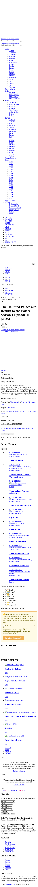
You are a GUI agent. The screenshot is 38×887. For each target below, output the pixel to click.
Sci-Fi (11, 79)
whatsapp (8, 753)
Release (11, 116)
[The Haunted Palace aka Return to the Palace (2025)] (19, 430)
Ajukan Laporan (19, 785)
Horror (11, 72)
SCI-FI (7, 223)
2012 (11, 189)
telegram (8, 752)
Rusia (11, 152)
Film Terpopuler (14, 99)
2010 (11, 192)
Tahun (7, 160)
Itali (10, 137)
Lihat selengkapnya (8, 434)
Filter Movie (5, 814)
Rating (11, 114)
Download (14, 790)
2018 (11, 177)
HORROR (8, 219)
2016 (11, 181)
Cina (10, 123)
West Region (13, 110)
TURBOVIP (9, 290)
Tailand (11, 156)
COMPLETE (9, 236)
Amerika (12, 120)
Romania (12, 150)
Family (11, 66)
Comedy (12, 58)
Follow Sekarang (19, 771)
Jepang (11, 139)
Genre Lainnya (10, 89)
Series (7, 100)
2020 (11, 173)
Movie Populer (10, 848)
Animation (12, 54)
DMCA (11, 212)
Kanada (11, 141)
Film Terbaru (13, 97)
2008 (11, 196)
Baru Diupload (14, 104)
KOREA (8, 229)
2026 (11, 162)
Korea (11, 143)
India (11, 133)
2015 (11, 183)
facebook (8, 748)
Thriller (11, 83)
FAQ (11, 213)
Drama (11, 64)
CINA (7, 227)
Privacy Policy (14, 210)
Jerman (11, 127)
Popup (7, 274)
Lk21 (7, 91)
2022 (11, 169)
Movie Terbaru (10, 844)
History (11, 70)
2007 (11, 198)
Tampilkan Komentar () (13, 638)
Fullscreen (8, 268)
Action (11, 51)
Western (12, 87)
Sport (11, 81)
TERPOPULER (10, 242)
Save (16, 332)
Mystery (12, 76)
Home (3, 790)
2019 (11, 175)
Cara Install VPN (15, 208)
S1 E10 (7, 790)
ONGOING (9, 234)
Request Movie (14, 206)
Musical (12, 74)
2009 (11, 194)
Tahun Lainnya (10, 200)
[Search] (21, 41)
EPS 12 (7, 281)
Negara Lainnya (10, 158)
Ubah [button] (12, 382)
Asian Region (13, 112)
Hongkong (12, 129)
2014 (11, 185)
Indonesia (12, 131)
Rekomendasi (13, 204)
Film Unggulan (14, 95)
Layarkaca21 (10, 884)
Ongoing (12, 106)
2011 (11, 190)
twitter (7, 750)
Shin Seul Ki (25, 402)
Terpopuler (13, 102)
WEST (7, 232)
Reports (7, 270)
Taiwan (11, 154)
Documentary (13, 62)
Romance (12, 77)
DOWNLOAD (6, 332)
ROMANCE (9, 225)
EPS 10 (7, 277)
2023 (11, 168)
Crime (11, 60)
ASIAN (7, 231)
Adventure (12, 53)
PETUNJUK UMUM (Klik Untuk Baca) (16, 438)
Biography (12, 56)
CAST (7, 292)
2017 (11, 179)
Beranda (8, 842)
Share (13, 332)
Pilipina (11, 148)
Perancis (12, 125)
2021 (11, 171)
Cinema (7, 272)
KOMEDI (8, 221)
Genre (7, 49)
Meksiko (12, 146)
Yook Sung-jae (15, 402)
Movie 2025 (9, 850)
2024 (11, 166)
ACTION (8, 217)
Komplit (12, 108)
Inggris (11, 135)
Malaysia (12, 145)
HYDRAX (9, 294)
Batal (13, 814)
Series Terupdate (10, 846)
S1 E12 (20, 790)
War (10, 85)
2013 (11, 187)
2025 (11, 164)
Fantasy (11, 68)
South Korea (5, 330)
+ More (7, 202)
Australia (12, 122)
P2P (6, 288)
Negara (7, 118)
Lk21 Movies (13, 93)
